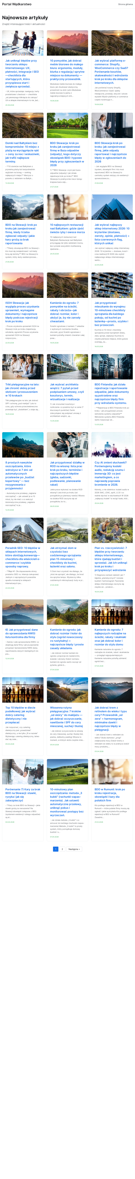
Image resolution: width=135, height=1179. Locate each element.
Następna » (74, 849)
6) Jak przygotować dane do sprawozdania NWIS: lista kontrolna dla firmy (21, 633)
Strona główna (125, 4)
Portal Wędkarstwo (17, 4)
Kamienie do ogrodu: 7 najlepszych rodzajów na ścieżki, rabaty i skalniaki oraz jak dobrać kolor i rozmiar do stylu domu (110, 637)
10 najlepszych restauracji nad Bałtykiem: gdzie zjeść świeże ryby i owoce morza (67, 228)
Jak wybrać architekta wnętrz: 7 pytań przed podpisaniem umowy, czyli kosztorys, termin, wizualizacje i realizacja (67, 392)
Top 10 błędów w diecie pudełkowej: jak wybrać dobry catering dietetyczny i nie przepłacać (20, 715)
